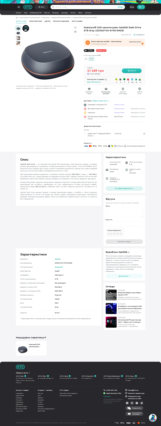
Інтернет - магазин (45, 390)
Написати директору (136, 393)
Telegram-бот (136, 408)
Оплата (73, 12)
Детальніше (123, 276)
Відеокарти (19, 404)
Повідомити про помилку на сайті (134, 397)
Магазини (55, 12)
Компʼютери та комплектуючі (30, 17)
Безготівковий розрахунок (136, 146)
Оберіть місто (22, 373)
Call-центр (107, 396)
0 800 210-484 (111, 390)
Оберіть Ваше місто (100, 101)
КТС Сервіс (64, 390)
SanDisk (58, 259)
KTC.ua (27, 7)
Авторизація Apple (66, 395)
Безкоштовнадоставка (106, 92)
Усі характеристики (123, 188)
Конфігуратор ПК (36, 12)
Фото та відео (77, 21)
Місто (42, 7)
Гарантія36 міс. (139, 92)
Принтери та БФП (21, 408)
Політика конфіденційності (46, 408)
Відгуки (47, 21)
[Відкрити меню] (19, 7)
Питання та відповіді (61, 21)
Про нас (47, 12)
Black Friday (41, 411)
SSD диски (46, 17)
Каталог (18, 12)
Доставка (64, 12)
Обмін (80, 12)
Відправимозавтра (89, 92)
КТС (17, 17)
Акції (25, 12)
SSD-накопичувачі (21, 406)
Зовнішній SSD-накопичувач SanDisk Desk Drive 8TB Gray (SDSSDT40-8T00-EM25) (106, 17)
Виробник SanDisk (116, 252)
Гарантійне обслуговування (68, 393)
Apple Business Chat (113, 393)
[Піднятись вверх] (145, 418)
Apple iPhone (20, 395)
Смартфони (19, 393)
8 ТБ (91, 59)
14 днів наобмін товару (123, 92)
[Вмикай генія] (80, 2)
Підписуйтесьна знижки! (137, 413)
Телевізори (19, 402)
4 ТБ (86, 59)
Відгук (108, 206)
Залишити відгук (124, 241)
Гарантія (40, 397)
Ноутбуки (19, 397)
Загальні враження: (114, 230)
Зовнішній (58, 267)
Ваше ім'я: (109, 219)
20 (132, 82)
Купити (133, 71)
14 (136, 82)
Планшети (19, 400)
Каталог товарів (22, 390)
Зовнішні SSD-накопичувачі (61, 17)
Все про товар (21, 21)
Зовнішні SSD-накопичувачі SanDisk (85, 17)
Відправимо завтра (138, 108)
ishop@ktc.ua (133, 390)
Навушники (19, 411)
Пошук (120, 7)
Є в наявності (140, 34)
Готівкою (120, 146)
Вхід (132, 7)
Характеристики (35, 21)
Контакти (88, 12)
